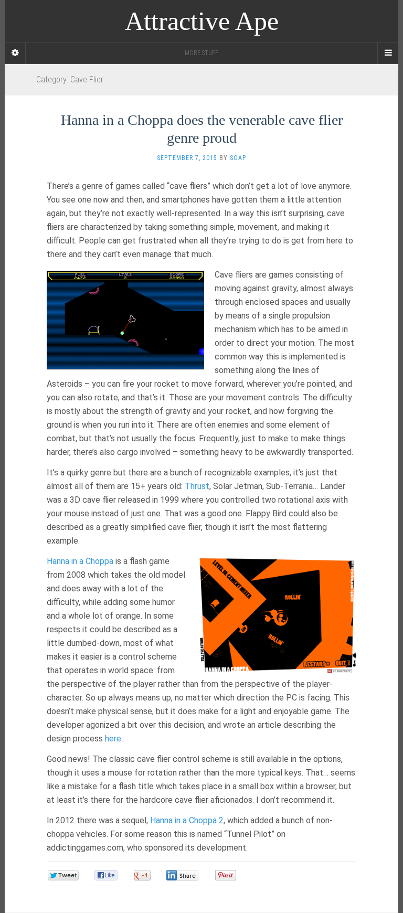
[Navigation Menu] (387, 53)
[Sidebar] (15, 53)
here (113, 739)
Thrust (197, 486)
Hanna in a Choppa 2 (187, 820)
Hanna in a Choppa (80, 561)
